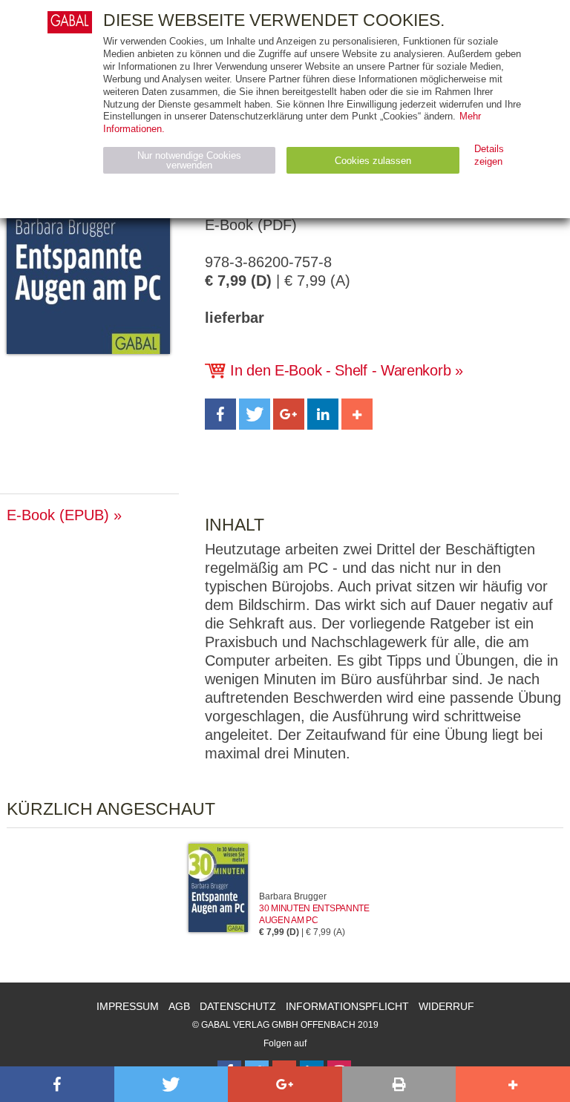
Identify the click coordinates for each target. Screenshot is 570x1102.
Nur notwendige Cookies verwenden (189, 160)
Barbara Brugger (293, 896)
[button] (220, 414)
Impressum (127, 1006)
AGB (179, 1006)
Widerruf (446, 1006)
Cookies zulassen (373, 160)
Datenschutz (238, 1006)
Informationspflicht (347, 1006)
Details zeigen (489, 155)
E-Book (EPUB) (58, 515)
